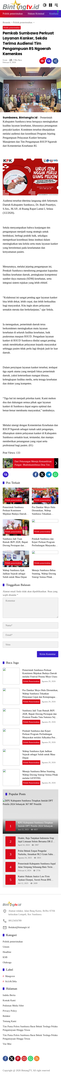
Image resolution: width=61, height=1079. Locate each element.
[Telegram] (49, 474)
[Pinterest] (18, 1058)
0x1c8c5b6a (11, 981)
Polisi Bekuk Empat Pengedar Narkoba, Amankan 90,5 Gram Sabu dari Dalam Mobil (35, 853)
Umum (6, 947)
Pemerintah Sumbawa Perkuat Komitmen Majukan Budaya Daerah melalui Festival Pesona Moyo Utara (14, 511)
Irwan (5, 60)
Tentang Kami (9, 1021)
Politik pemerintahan (12, 28)
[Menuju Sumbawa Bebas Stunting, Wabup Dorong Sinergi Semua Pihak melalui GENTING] (45, 559)
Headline (7, 952)
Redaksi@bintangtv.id (18, 927)
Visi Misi (7, 1044)
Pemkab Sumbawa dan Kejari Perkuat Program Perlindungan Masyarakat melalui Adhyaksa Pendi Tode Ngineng (44, 542)
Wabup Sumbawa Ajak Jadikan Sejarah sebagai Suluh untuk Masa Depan (15, 573)
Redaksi (6, 1016)
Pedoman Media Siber (13, 1005)
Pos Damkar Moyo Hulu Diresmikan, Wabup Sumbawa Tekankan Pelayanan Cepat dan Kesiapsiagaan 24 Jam (43, 511)
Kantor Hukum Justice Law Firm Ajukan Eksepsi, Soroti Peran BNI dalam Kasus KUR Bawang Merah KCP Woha (34, 878)
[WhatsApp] (55, 474)
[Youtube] (24, 1058)
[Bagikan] (55, 61)
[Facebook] (35, 474)
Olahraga (7, 962)
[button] (45, 5)
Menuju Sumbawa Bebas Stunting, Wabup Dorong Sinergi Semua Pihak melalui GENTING (44, 574)
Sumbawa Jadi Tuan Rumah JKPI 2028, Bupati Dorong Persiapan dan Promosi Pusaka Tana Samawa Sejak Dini (15, 542)
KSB (5, 957)
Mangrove (10, 976)
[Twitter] (42, 474)
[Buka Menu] (50, 5)
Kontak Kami (9, 1000)
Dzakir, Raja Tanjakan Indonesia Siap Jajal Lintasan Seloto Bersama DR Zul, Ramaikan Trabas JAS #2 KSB (36, 840)
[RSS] (36, 1058)
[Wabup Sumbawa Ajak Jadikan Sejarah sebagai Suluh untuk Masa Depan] (16, 559)
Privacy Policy (10, 1011)
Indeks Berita (9, 995)
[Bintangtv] (21, 5)
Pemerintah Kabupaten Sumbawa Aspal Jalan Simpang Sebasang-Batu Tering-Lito (37, 865)
